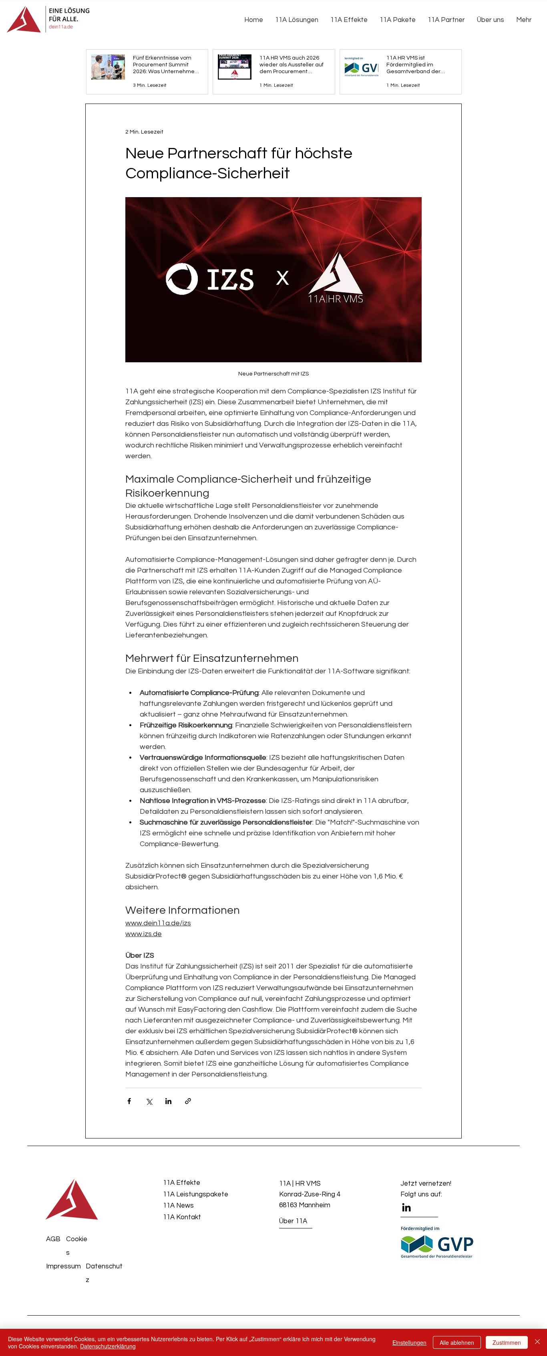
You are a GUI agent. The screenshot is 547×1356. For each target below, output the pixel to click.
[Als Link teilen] (188, 1101)
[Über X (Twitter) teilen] (149, 1101)
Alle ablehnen (457, 1342)
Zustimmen (507, 1342)
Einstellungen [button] (409, 1342)
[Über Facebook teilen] (129, 1101)
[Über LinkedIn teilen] (168, 1101)
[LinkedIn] (406, 1207)
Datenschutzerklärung (108, 1346)
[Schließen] (537, 1342)
